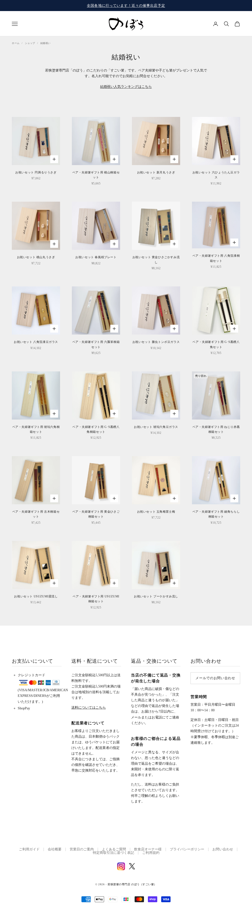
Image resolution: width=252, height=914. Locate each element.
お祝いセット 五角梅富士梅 (156, 511)
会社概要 (55, 849)
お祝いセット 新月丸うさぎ (156, 172)
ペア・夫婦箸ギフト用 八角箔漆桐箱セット (216, 258)
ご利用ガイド (29, 849)
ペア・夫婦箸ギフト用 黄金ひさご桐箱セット (96, 514)
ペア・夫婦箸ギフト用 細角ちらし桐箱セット (216, 514)
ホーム (16, 43)
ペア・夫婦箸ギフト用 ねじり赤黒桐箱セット (216, 429)
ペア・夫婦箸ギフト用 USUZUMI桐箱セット (96, 599)
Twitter (132, 866)
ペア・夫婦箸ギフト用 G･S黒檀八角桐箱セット (95, 429)
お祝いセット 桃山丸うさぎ (36, 257)
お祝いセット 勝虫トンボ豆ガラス (156, 342)
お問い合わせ (222, 849)
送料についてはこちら (88, 707)
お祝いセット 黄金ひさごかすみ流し (156, 259)
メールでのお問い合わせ (215, 678)
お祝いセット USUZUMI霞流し (36, 596)
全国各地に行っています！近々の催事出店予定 (126, 5)
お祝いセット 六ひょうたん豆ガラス (216, 175)
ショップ (30, 43)
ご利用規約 (150, 853)
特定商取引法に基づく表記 (113, 853)
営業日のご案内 (82, 849)
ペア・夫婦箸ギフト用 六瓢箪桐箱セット (96, 344)
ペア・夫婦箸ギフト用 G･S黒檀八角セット (215, 344)
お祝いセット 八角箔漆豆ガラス (36, 342)
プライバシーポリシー (187, 849)
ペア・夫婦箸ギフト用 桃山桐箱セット (96, 175)
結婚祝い (45, 43)
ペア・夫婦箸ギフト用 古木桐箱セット (36, 514)
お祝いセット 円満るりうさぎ (35, 172)
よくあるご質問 (114, 849)
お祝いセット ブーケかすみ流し (156, 596)
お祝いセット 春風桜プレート (95, 257)
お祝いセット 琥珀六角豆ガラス (156, 427)
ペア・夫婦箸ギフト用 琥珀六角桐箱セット (36, 429)
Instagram (121, 866)
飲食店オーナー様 (148, 849)
